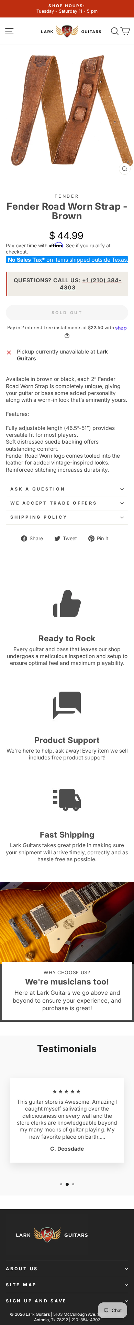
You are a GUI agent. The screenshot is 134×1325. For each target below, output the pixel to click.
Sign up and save (36, 1300)
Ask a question (38, 489)
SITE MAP (21, 1284)
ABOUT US (22, 1268)
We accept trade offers (53, 503)
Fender (67, 196)
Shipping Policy (38, 517)
